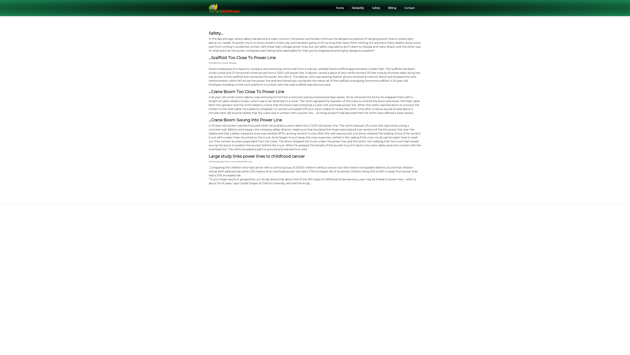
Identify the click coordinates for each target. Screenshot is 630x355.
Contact (409, 8)
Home (340, 8)
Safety (376, 8)
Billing (392, 8)
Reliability (358, 8)
